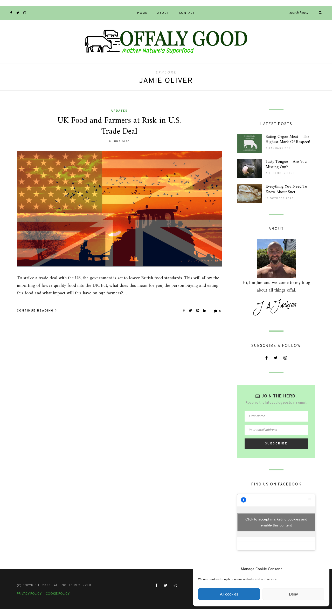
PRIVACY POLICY (29, 594)
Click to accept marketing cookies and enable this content (276, 522)
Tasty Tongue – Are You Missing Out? (286, 164)
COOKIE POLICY (58, 594)
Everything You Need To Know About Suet (286, 189)
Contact (187, 13)
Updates (119, 111)
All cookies (229, 594)
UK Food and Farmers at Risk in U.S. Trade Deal (119, 126)
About (163, 13)
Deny (293, 594)
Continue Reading (36, 311)
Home (142, 13)
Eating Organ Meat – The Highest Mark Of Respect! (288, 139)
